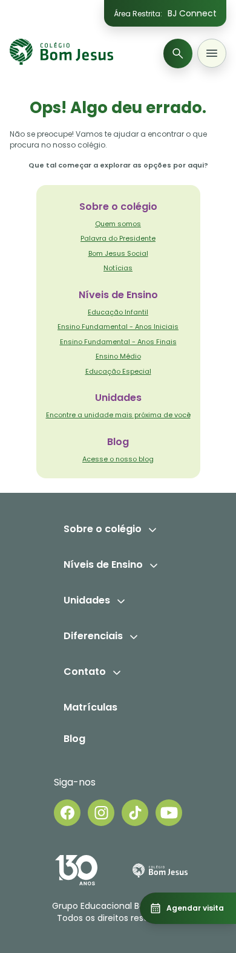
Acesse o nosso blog (118, 459)
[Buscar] (177, 53)
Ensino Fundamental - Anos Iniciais (118, 326)
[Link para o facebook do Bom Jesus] (67, 812)
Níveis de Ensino (103, 564)
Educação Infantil (118, 312)
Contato (85, 671)
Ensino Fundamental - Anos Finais (118, 341)
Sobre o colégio (103, 529)
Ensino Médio (118, 356)
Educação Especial (118, 371)
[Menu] (211, 53)
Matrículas (90, 707)
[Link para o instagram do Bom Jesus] (101, 812)
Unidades (87, 600)
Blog (74, 739)
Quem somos (118, 224)
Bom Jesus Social (118, 253)
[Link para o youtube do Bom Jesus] (169, 812)
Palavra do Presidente (118, 238)
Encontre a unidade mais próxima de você (118, 415)
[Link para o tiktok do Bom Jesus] (135, 812)
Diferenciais (93, 636)
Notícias (118, 268)
